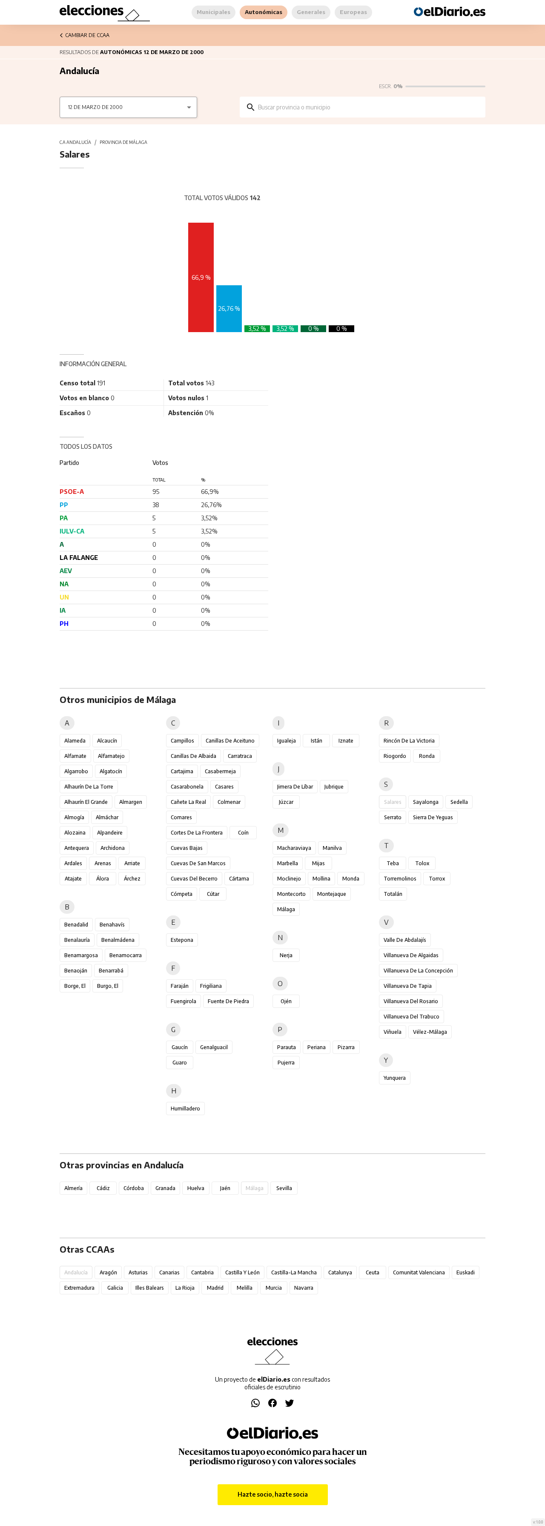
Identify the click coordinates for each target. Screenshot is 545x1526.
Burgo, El (107, 986)
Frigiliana (211, 986)
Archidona (112, 848)
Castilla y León (242, 1272)
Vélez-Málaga (430, 1032)
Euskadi (465, 1272)
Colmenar (229, 802)
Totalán (393, 894)
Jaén (225, 1188)
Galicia (115, 1288)
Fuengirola (183, 1001)
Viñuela (393, 1032)
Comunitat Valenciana (419, 1272)
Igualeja (286, 740)
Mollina (321, 878)
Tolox (422, 863)
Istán (316, 740)
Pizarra (346, 1047)
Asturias (138, 1272)
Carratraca (240, 756)
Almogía (74, 817)
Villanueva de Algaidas (411, 955)
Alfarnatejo (111, 756)
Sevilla (284, 1188)
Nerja (286, 955)
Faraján (180, 986)
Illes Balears (149, 1288)
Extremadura (79, 1288)
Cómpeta (181, 894)
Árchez (132, 878)
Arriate (132, 863)
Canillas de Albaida (193, 756)
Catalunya (340, 1272)
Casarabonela (187, 786)
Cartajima (182, 771)
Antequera (76, 848)
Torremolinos (400, 878)
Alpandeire (110, 832)
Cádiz (103, 1188)
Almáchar (107, 817)
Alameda (75, 740)
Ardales (73, 863)
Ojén (286, 1001)
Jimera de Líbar (295, 786)
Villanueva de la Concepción (418, 970)
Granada (165, 1188)
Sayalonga (426, 802)
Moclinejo (289, 878)
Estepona (182, 940)
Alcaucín (107, 740)
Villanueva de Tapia (408, 986)
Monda (350, 878)
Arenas (103, 863)
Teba (393, 863)
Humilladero (185, 1108)
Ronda (427, 756)
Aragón (108, 1272)
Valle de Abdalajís (405, 940)
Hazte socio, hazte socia (273, 1494)
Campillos (182, 740)
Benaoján (75, 970)
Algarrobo (76, 771)
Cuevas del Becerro (194, 878)
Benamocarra (125, 955)
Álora (102, 878)
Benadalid (76, 924)
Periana (316, 1047)
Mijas (318, 863)
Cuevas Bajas (187, 848)
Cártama (239, 878)
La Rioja (185, 1288)
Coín (243, 832)
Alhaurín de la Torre (88, 786)
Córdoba (133, 1188)
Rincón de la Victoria (409, 740)
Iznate (345, 740)
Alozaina (75, 832)
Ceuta (372, 1272)
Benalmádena (118, 940)
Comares (181, 817)
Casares (224, 786)
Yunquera (395, 1078)
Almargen (130, 802)
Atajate (73, 878)
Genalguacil (214, 1047)
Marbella (287, 863)
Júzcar (286, 802)
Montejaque (331, 894)
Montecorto (291, 894)
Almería (73, 1188)
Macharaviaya (294, 848)
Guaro (179, 1062)
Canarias (169, 1272)
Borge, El (75, 986)
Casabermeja (220, 771)
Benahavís (112, 924)
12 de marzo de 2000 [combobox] (95, 107)
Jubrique (334, 786)
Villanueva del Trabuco (411, 1016)
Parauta (286, 1047)
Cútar (213, 894)
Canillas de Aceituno (230, 740)
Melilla (244, 1288)
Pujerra (286, 1062)
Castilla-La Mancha (294, 1272)
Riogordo (395, 756)
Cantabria (202, 1272)
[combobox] (369, 107)
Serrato (393, 817)
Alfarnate (75, 756)
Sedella (459, 802)
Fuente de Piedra (228, 1001)
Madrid (215, 1288)
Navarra (303, 1288)
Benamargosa (81, 955)
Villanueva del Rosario (411, 1001)
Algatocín (111, 771)
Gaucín (180, 1047)
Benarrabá (111, 970)
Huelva (195, 1188)
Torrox (437, 878)
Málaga (286, 909)
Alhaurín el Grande (86, 802)
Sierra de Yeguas (433, 817)
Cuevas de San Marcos (198, 863)
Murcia (274, 1288)
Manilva (332, 848)
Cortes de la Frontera (197, 832)
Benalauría (77, 940)
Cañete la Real (188, 802)
